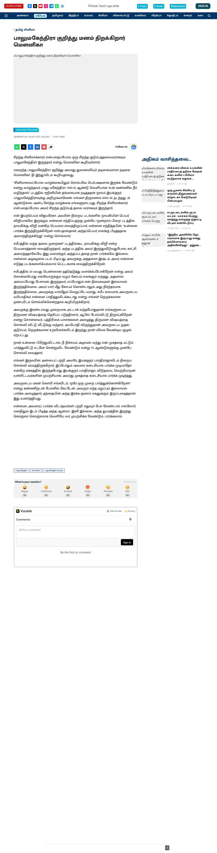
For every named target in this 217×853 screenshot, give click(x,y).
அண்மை (22, 15)
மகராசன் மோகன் (27, 130)
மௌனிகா (36, 470)
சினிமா (102, 15)
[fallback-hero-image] (154, 173)
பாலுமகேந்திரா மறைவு (54, 470)
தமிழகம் (57, 15)
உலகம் (88, 15)
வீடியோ (156, 15)
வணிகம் (140, 15)
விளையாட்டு (121, 15)
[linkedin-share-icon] (37, 149)
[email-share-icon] (44, 149)
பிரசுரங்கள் (178, 6)
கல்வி (201, 15)
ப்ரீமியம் (40, 16)
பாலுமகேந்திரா (21, 470)
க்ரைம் (188, 15)
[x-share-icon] (23, 149)
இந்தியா (73, 15)
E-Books (158, 6)
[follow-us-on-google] (134, 147)
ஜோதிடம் (172, 15)
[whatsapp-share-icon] (17, 149)
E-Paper (142, 6)
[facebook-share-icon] (30, 149)
